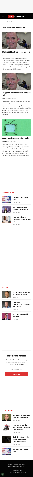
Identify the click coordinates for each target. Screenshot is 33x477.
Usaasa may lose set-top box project (16, 138)
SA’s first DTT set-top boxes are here (16, 52)
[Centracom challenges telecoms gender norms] (6, 209)
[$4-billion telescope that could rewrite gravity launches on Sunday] (6, 439)
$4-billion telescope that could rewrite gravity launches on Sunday (21, 439)
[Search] (30, 16)
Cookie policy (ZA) (17, 470)
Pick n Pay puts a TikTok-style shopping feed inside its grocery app (21, 427)
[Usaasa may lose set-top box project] (16, 127)
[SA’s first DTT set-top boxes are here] (16, 40)
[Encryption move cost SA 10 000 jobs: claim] (16, 81)
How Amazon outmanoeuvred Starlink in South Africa (21, 304)
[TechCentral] (16, 16)
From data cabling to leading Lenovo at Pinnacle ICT (22, 219)
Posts (7, 21)
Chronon (22, 466)
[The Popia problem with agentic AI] (6, 316)
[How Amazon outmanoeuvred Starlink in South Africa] (6, 304)
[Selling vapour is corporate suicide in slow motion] (6, 294)
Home (3, 21)
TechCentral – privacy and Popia (17, 472)
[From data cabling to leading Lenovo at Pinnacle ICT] (6, 219)
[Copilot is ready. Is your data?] (6, 199)
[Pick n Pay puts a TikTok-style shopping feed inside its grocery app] (6, 427)
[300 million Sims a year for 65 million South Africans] (6, 417)
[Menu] (3, 16)
